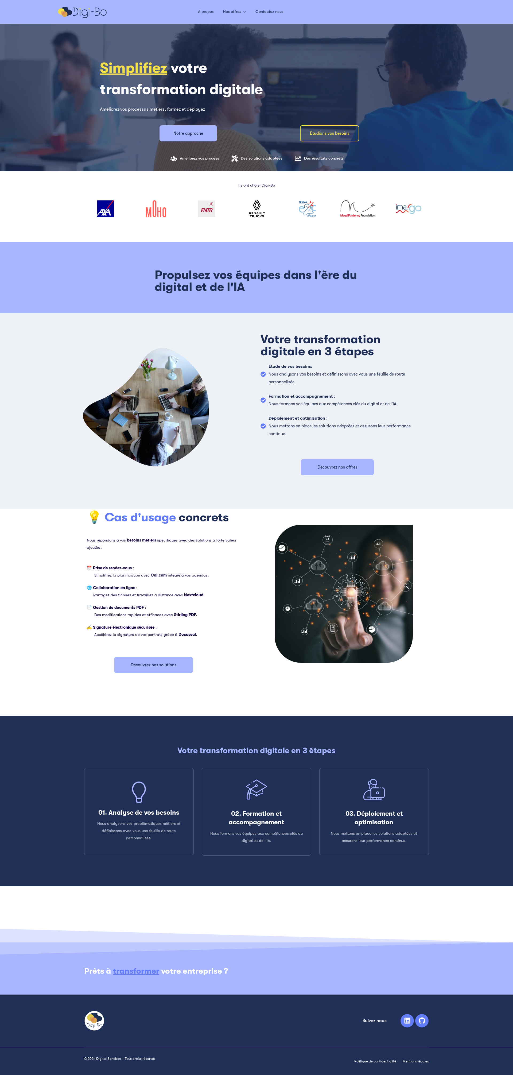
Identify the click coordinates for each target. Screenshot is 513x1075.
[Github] (422, 1020)
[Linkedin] (407, 1020)
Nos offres (232, 11)
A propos (206, 11)
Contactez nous (269, 11)
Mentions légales (416, 1061)
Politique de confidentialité (375, 1061)
